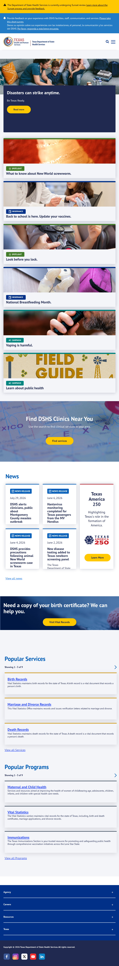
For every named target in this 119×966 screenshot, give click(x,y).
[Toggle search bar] (106, 41)
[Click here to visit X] (24, 957)
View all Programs (16, 858)
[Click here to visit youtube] (33, 957)
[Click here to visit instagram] (15, 957)
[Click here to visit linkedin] (42, 957)
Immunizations (18, 837)
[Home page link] (28, 41)
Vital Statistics (18, 812)
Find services (59, 441)
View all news (14, 578)
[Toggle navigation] (112, 41)
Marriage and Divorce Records (29, 704)
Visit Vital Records (59, 622)
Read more (18, 109)
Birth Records (17, 679)
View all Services (15, 750)
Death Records (18, 729)
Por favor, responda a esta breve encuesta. (38, 28)
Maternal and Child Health (27, 787)
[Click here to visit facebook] (6, 957)
